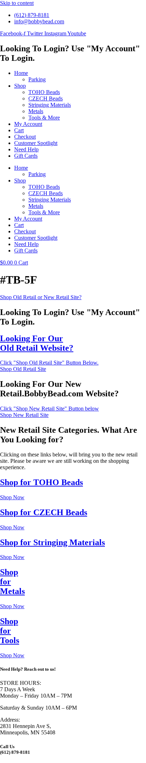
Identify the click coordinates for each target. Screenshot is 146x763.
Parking (37, 79)
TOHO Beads (44, 92)
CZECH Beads (45, 98)
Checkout (25, 137)
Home (21, 73)
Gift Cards (26, 156)
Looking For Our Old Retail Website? (36, 343)
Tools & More (44, 118)
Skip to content (17, 3)
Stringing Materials (49, 105)
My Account (28, 124)
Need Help (26, 149)
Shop (20, 86)
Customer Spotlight (35, 143)
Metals (35, 111)
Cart (19, 130)
